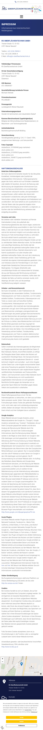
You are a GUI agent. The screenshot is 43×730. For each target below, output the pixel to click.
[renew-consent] (2, 728)
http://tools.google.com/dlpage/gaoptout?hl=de (18, 512)
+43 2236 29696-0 (22, 2)
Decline (22, 721)
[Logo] (22, 9)
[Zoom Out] (2, 661)
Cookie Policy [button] (28, 710)
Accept (21, 717)
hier (3, 565)
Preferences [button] (34, 712)
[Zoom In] (2, 658)
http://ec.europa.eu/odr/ (10, 583)
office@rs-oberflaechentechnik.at (18, 56)
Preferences (21, 725)
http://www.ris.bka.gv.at (10, 647)
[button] (22, 17)
